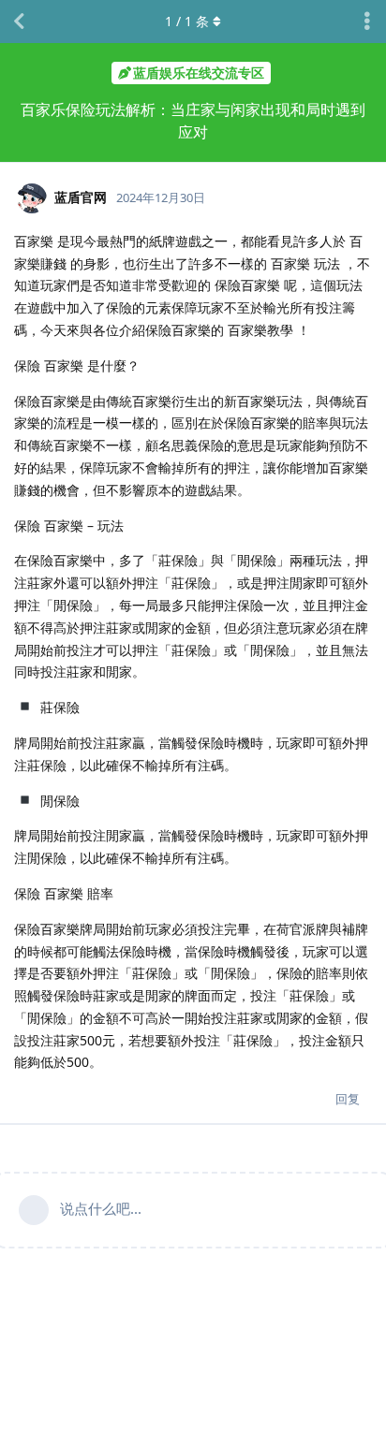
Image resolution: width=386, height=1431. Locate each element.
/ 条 (187, 21)
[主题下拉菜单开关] (367, 21)
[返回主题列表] (18, 21)
